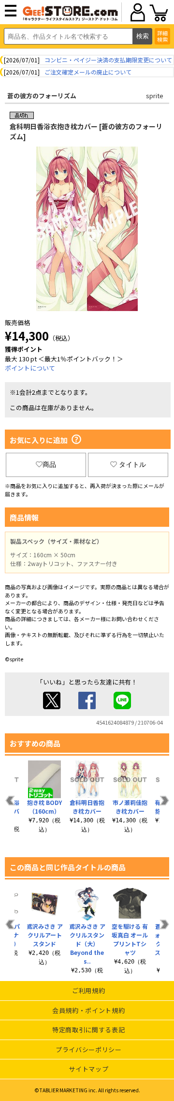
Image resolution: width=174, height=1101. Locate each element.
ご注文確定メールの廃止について (87, 72)
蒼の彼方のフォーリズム (41, 95)
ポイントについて (30, 367)
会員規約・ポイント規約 (88, 1010)
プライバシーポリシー (89, 1049)
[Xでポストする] (51, 706)
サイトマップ (88, 1068)
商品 (49, 464)
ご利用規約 (88, 990)
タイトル (132, 464)
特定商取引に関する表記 (88, 1029)
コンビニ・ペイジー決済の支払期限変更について (108, 60)
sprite (154, 95)
